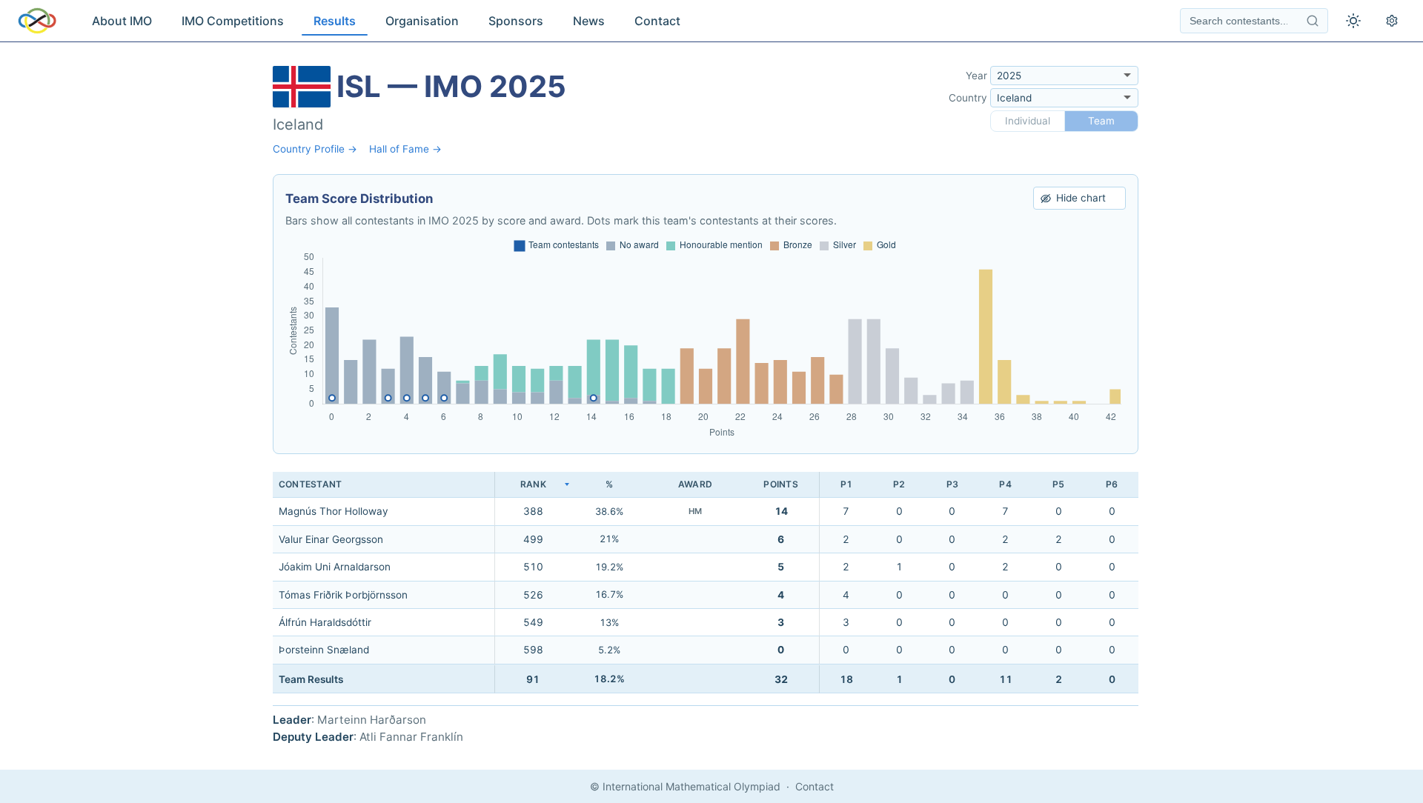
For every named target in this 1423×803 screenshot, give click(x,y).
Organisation (422, 20)
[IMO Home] (37, 20)
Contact (657, 20)
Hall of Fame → (405, 149)
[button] (532, 485)
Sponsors (515, 20)
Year (976, 75)
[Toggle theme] (1353, 20)
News (589, 20)
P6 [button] (1112, 484)
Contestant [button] (310, 484)
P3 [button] (952, 484)
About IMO (122, 20)
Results (335, 20)
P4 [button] (1005, 484)
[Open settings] (1392, 20)
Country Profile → (315, 149)
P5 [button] (1058, 484)
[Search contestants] (1312, 21)
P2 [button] (899, 484)
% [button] (609, 484)
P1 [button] (846, 484)
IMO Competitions (233, 20)
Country (968, 98)
